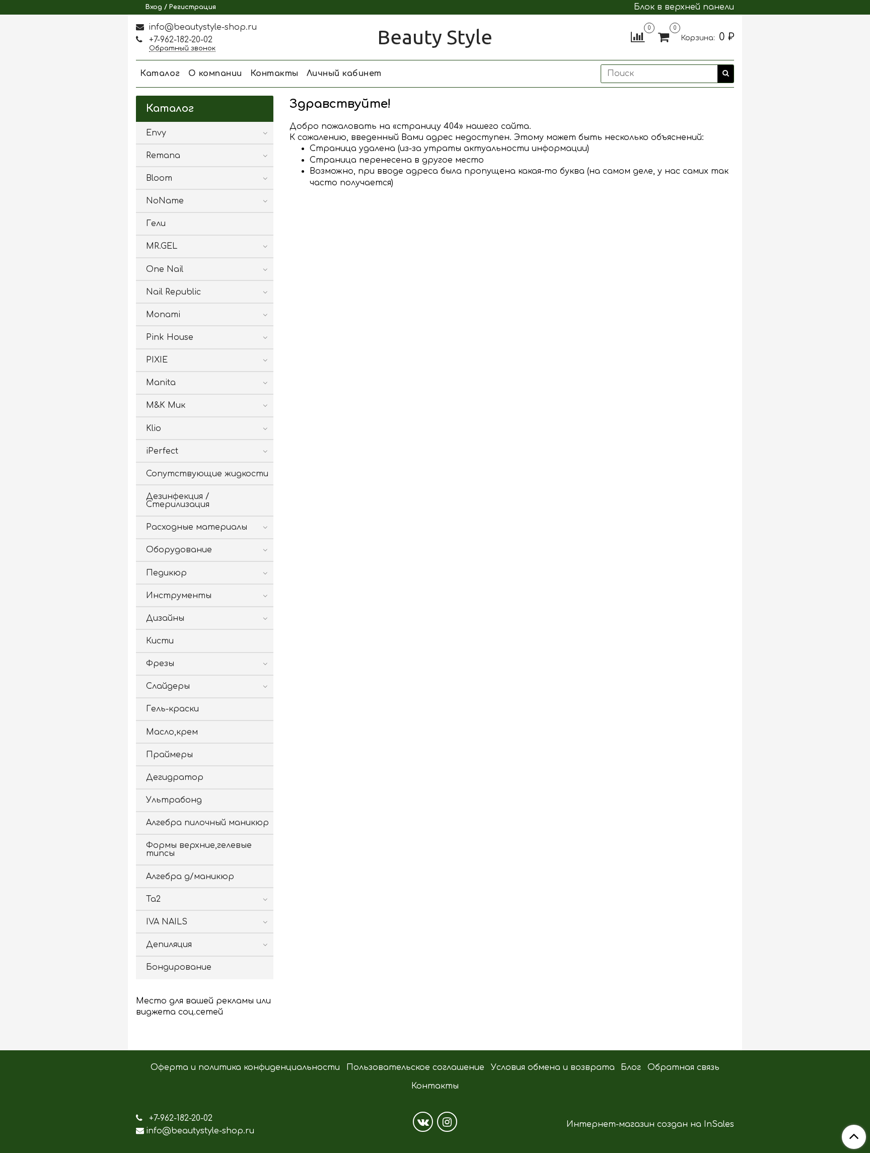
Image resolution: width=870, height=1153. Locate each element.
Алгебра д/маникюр (190, 876)
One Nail (164, 269)
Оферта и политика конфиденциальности (245, 1067)
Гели (156, 223)
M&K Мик (165, 405)
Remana (163, 155)
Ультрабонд (174, 800)
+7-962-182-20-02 (179, 39)
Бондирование (178, 967)
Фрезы (160, 663)
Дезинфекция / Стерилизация (177, 500)
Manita (161, 382)
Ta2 (153, 899)
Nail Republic (173, 292)
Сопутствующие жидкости (207, 473)
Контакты (274, 73)
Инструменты (178, 595)
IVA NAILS (166, 921)
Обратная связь (683, 1067)
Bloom (159, 178)
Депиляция (169, 944)
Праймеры (169, 754)
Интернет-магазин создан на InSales (650, 1124)
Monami (163, 314)
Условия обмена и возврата (553, 1067)
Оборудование (179, 549)
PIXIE (157, 360)
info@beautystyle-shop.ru (201, 27)
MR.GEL (161, 246)
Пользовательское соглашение (415, 1067)
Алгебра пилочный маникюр (207, 822)
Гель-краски (172, 708)
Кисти (160, 640)
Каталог (160, 73)
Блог (631, 1067)
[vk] (423, 1122)
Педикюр (166, 573)
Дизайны (165, 618)
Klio (153, 428)
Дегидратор (174, 777)
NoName (165, 200)
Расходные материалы (196, 527)
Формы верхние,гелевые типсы (199, 849)
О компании (215, 73)
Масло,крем (172, 732)
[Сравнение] (637, 36)
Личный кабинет (344, 73)
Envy (156, 132)
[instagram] (447, 1122)
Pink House (169, 337)
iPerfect (162, 451)
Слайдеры (168, 686)
